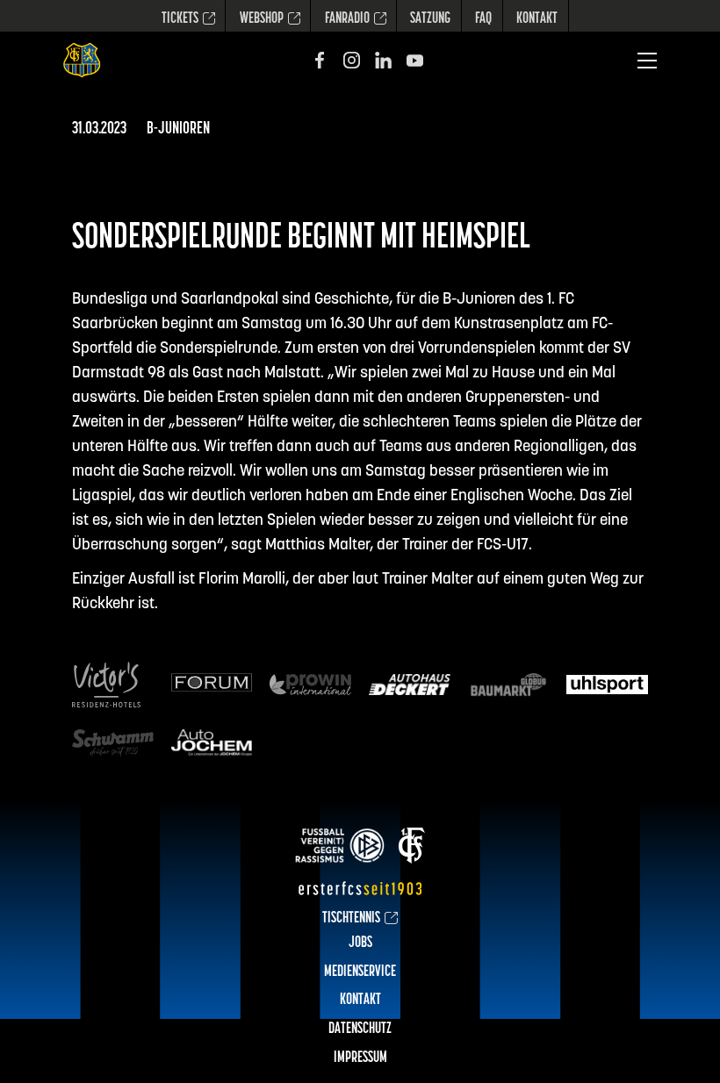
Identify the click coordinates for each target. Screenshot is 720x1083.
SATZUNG (430, 19)
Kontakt (537, 19)
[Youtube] (415, 60)
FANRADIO (347, 19)
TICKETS (180, 19)
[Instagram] (351, 60)
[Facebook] (320, 60)
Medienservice (360, 972)
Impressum (360, 1058)
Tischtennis (351, 919)
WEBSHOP (262, 19)
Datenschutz (360, 1029)
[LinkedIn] (383, 60)
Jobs (360, 943)
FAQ (483, 19)
